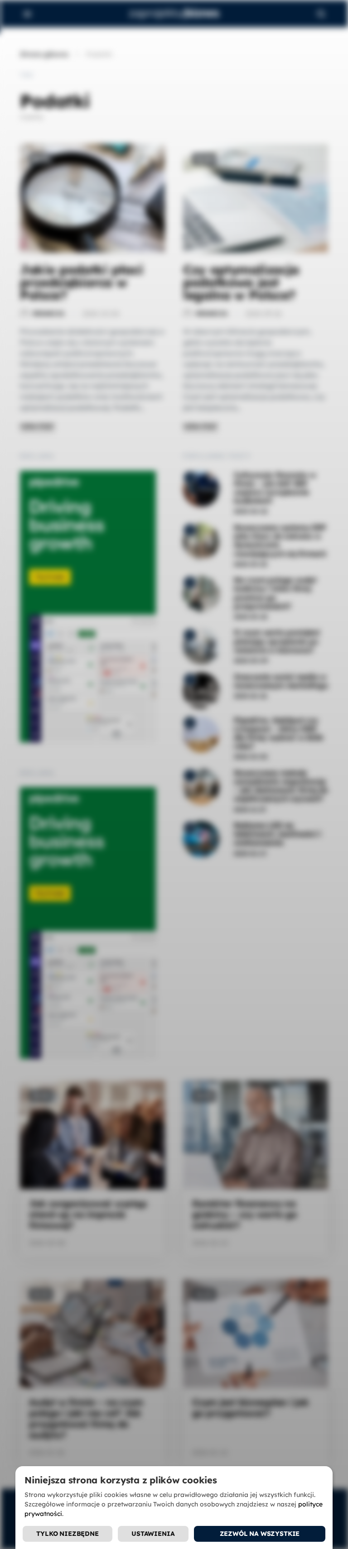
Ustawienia (152, 1534)
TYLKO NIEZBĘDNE (67, 1534)
